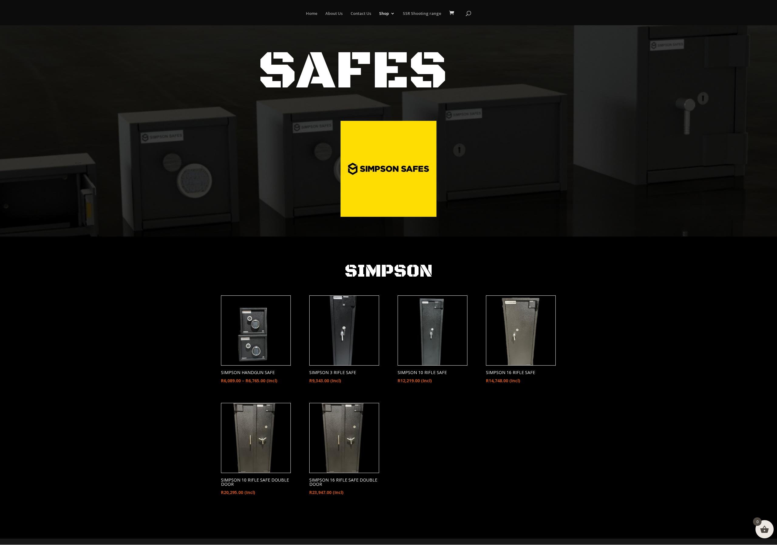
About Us (334, 13)
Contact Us (361, 13)
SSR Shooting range (422, 13)
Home (311, 13)
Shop (384, 13)
